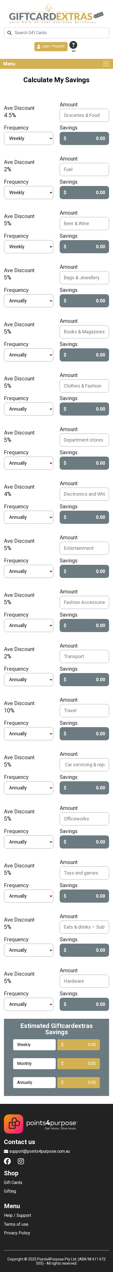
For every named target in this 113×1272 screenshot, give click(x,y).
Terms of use (16, 1224)
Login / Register (53, 46)
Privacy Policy (17, 1233)
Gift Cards (13, 1182)
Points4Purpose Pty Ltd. (57, 1259)
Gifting (10, 1191)
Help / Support (17, 1215)
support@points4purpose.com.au (39, 1151)
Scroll (106, 1265)
